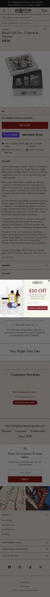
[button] (37, 290)
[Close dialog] (49, 280)
